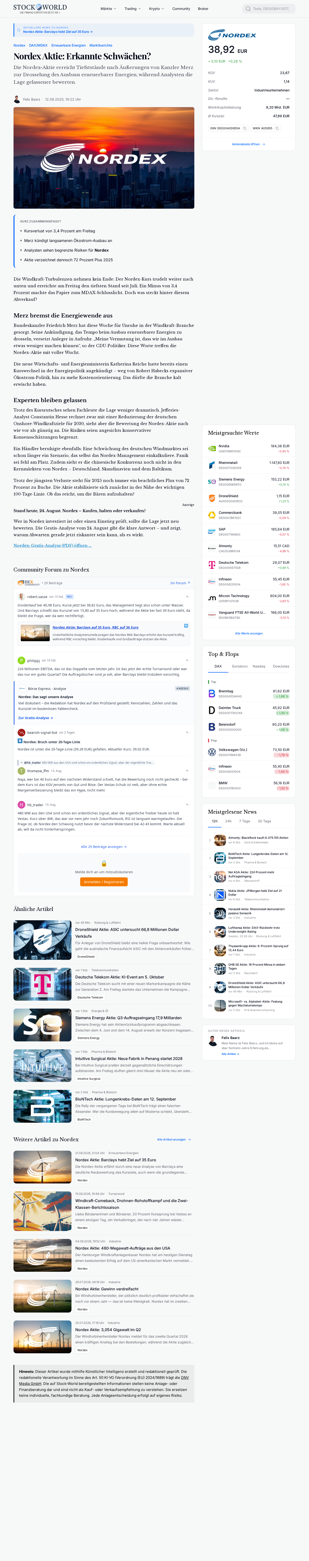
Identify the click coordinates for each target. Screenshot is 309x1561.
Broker (203, 9)
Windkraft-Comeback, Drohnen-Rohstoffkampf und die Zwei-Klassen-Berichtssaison (131, 1204)
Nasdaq (259, 666)
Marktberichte (101, 45)
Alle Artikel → (230, 1054)
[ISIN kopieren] (243, 128)
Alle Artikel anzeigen (171, 1139)
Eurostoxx (240, 666)
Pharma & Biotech (103, 1051)
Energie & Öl (99, 1011)
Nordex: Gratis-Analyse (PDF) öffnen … (52, 545)
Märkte (106, 9)
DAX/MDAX (38, 45)
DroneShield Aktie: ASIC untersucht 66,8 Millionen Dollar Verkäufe (127, 933)
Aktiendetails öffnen (246, 144)
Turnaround (116, 1194)
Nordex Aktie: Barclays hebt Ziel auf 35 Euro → (58, 32)
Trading (131, 9)
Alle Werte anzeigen (249, 633)
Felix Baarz (31, 99)
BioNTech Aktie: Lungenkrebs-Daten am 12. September (125, 1099)
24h (228, 821)
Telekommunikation (105, 970)
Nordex (19, 45)
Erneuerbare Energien (68, 45)
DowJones (281, 666)
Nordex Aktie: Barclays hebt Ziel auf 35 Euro (115, 1159)
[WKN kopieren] (276, 128)
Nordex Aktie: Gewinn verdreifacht (106, 1288)
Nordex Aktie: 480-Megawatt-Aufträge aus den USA (122, 1248)
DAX (218, 666)
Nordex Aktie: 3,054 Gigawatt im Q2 (108, 1329)
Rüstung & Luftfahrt (107, 922)
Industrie (115, 1241)
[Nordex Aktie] (248, 35)
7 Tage (244, 821)
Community (181, 9)
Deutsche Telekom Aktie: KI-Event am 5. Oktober (119, 977)
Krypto (154, 9)
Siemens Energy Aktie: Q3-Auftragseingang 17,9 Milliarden (128, 1017)
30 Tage (264, 821)
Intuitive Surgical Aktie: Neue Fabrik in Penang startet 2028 (129, 1058)
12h (215, 821)
